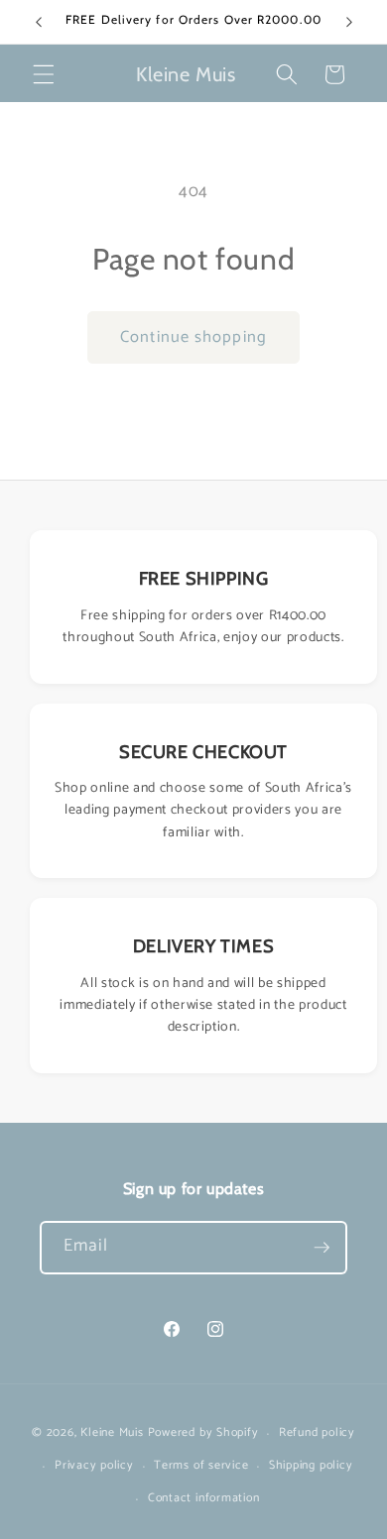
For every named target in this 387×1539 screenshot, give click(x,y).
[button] (43, 74)
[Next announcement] (349, 22)
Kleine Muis (111, 1434)
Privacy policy (94, 1466)
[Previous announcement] (39, 22)
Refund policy (317, 1433)
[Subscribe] (321, 1247)
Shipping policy (311, 1466)
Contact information (204, 1498)
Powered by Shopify (203, 1434)
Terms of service (201, 1466)
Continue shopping (193, 337)
